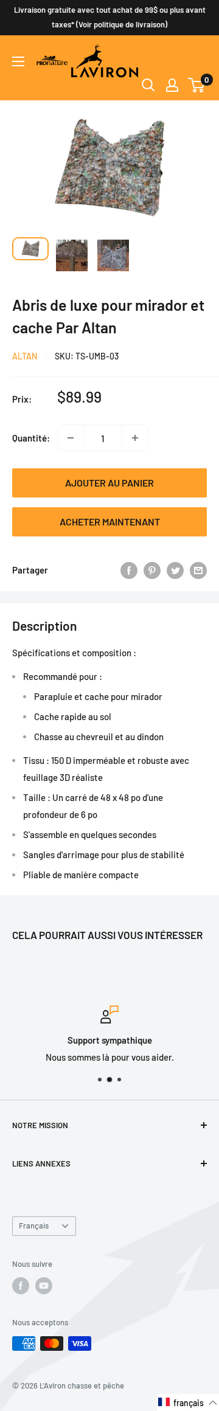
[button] (188, 1402)
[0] (196, 85)
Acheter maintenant (110, 521)
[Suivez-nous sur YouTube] (43, 1285)
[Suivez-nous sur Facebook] (20, 1285)
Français (34, 1225)
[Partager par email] (198, 570)
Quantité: (31, 437)
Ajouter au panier (109, 482)
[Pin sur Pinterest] (152, 570)
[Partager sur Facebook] (128, 570)
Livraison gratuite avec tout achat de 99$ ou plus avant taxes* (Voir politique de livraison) (110, 17)
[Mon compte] (172, 85)
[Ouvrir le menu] (18, 61)
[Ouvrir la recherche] (148, 85)
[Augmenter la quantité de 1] (135, 438)
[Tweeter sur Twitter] (175, 570)
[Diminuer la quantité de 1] (70, 438)
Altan (24, 356)
